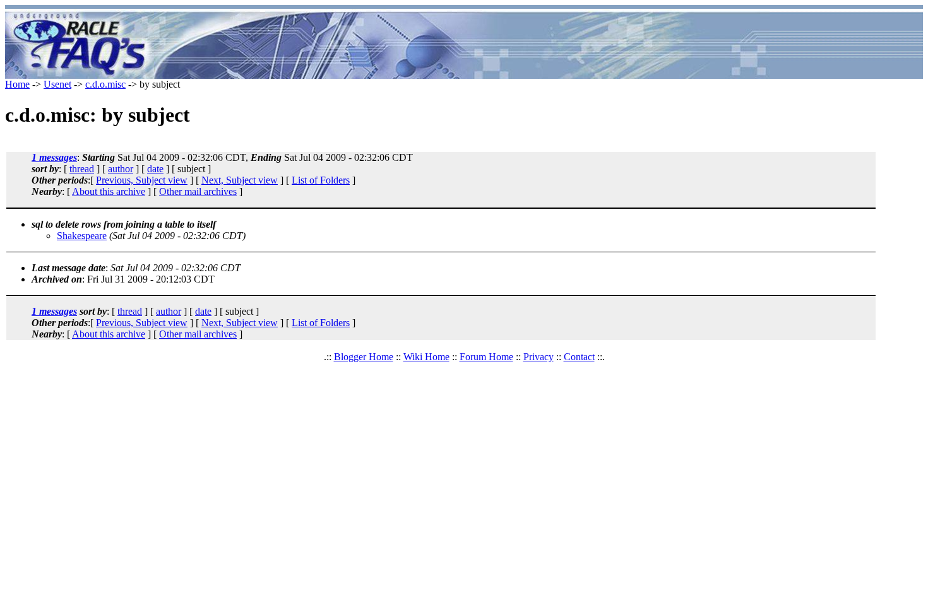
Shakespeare (82, 235)
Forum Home (486, 356)
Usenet (57, 84)
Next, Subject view (239, 180)
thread (81, 168)
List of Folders (321, 180)
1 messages (54, 157)
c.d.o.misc (105, 84)
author (120, 168)
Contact (579, 356)
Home (17, 84)
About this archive (108, 191)
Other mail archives (198, 191)
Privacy (538, 356)
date (155, 168)
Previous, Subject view (141, 180)
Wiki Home (426, 356)
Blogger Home (363, 356)
